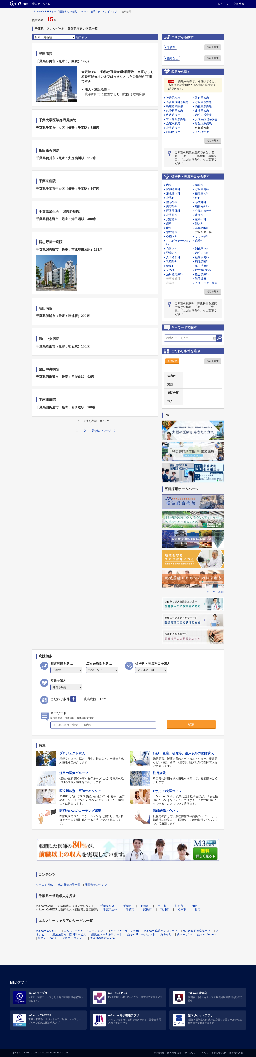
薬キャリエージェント (141, 934)
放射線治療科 (174, 274)
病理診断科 (202, 261)
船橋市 (144, 905)
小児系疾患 (173, 127)
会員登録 (238, 3)
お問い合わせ (219, 1052)
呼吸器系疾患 (203, 102)
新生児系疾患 (203, 123)
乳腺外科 (171, 261)
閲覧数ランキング (96, 884)
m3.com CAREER (47, 930)
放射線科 (171, 232)
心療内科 (171, 236)
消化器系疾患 (203, 106)
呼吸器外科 (173, 210)
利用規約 (159, 1052)
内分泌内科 (202, 252)
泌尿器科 (171, 219)
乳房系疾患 (173, 114)
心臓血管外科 (203, 210)
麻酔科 (199, 240)
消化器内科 (173, 193)
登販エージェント (73, 938)
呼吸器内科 (202, 189)
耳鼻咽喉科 (202, 227)
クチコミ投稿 (44, 884)
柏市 (195, 905)
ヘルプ (205, 1052)
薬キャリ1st (184, 934)
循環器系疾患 (174, 106)
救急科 (170, 265)
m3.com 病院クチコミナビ (160, 930)
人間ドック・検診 (206, 283)
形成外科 (200, 202)
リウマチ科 (202, 236)
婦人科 (199, 223)
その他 (170, 270)
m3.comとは (236, 1052)
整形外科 (171, 202)
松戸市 (179, 905)
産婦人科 (200, 219)
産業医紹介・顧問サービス (69, 934)
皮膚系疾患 (202, 110)
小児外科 (171, 214)
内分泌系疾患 (203, 114)
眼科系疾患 (202, 97)
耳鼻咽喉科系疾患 (177, 102)
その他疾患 (202, 132)
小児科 (170, 197)
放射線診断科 (203, 270)
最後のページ (101, 431)
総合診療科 (202, 274)
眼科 (169, 227)
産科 (169, 223)
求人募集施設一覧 (69, 884)
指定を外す (213, 47)
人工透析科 (173, 257)
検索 (191, 724)
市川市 (162, 905)
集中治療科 (202, 265)
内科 (169, 185)
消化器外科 (202, 248)
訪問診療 (200, 278)
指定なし (172, 58)
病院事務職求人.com (103, 938)
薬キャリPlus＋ (47, 938)
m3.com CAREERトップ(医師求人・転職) (54, 11)
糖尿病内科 (202, 257)
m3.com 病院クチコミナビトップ (99, 11)
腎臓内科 (171, 252)
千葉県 (171, 47)
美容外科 (171, 206)
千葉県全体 (107, 905)
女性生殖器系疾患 (206, 119)
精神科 (199, 185)
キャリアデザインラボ (125, 930)
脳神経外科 (202, 206)
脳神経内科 (173, 189)
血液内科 (171, 248)
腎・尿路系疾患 (176, 119)
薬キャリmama (206, 934)
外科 (198, 197)
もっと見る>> (215, 592)
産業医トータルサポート (106, 934)
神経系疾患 (173, 97)
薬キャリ (166, 934)
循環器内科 (202, 193)
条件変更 (172, 361)
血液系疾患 (173, 123)
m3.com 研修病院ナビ (196, 930)
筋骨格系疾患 (174, 110)
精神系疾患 (173, 132)
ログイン (223, 3)
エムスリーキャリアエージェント (85, 930)
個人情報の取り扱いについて (182, 1052)
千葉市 (127, 905)
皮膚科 (199, 214)
